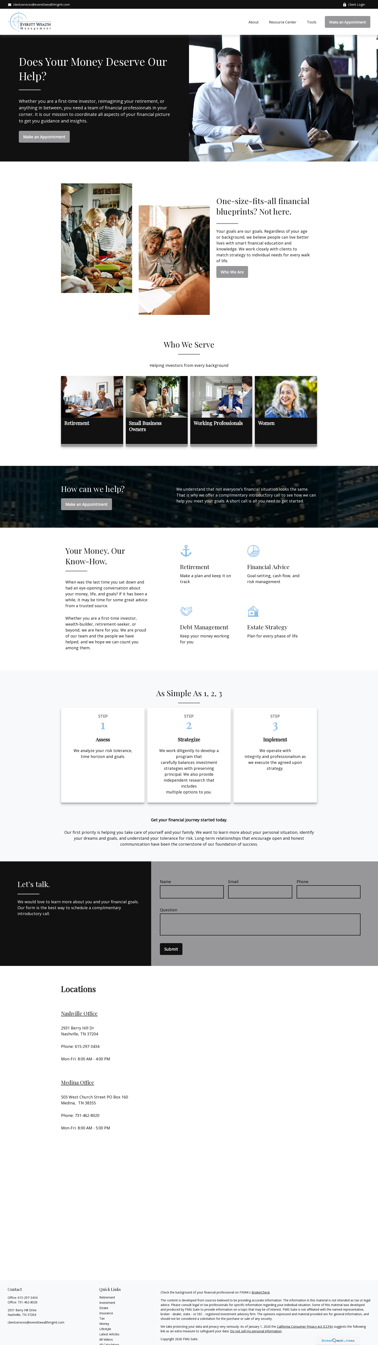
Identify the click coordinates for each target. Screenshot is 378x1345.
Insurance (106, 1313)
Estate (103, 1308)
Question (168, 909)
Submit (171, 949)
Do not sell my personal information (256, 1331)
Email (233, 881)
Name (165, 881)
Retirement (107, 1297)
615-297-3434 (27, 1297)
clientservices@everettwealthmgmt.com (41, 4)
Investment (107, 1303)
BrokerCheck (261, 1292)
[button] (254, 22)
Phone (302, 881)
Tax (102, 1318)
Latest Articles (109, 1334)
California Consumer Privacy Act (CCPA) (305, 1326)
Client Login (356, 4)
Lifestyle (105, 1329)
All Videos (106, 1339)
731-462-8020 (27, 1302)
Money (104, 1324)
